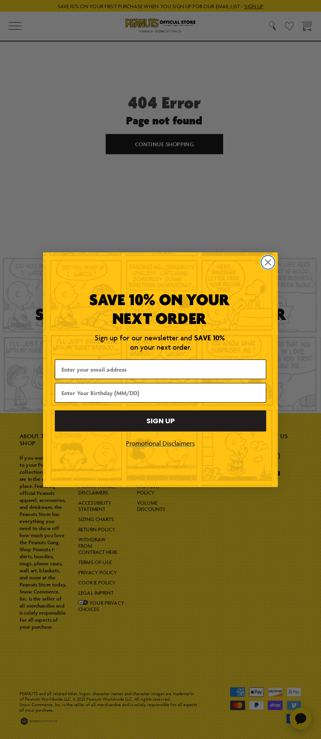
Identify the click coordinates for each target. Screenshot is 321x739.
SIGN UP (160, 421)
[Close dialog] (268, 262)
